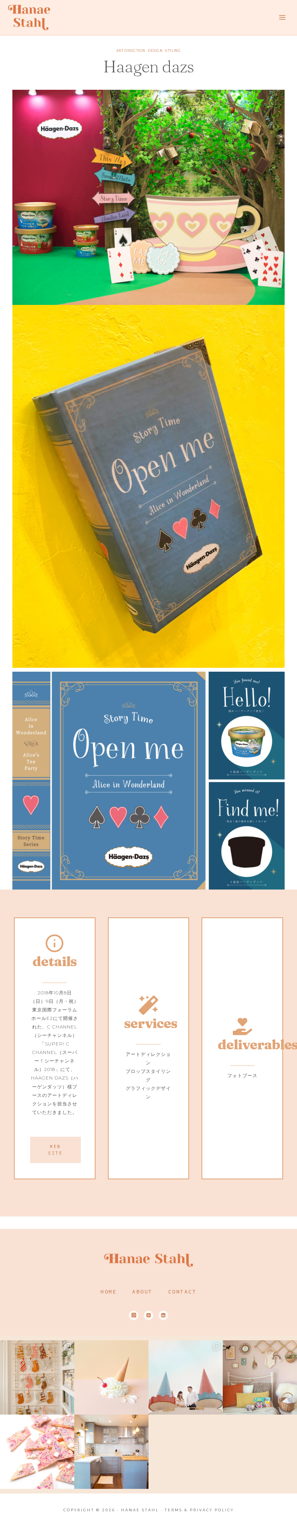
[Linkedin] (163, 1315)
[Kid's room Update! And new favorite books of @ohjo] (260, 1377)
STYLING (173, 51)
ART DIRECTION (130, 51)
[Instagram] (133, 1315)
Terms (174, 1510)
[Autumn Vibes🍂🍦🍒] (111, 1377)
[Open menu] (282, 17)
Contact (182, 1291)
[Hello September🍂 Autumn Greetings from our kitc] (111, 1452)
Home (109, 1291)
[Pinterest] (149, 1315)
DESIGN (155, 51)
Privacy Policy (212, 1510)
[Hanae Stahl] (29, 17)
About (142, 1291)
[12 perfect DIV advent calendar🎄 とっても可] (37, 1377)
